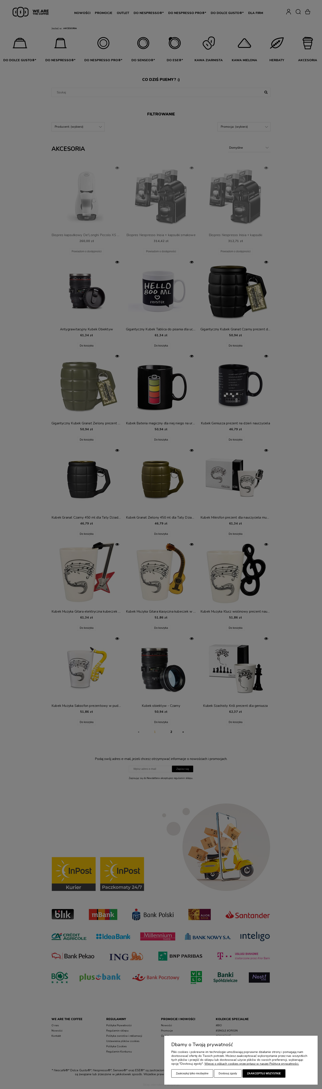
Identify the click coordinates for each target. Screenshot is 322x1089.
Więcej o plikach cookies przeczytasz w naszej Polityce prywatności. (251, 1064)
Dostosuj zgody (228, 1073)
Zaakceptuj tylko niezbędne (192, 1073)
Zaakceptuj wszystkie (264, 1073)
